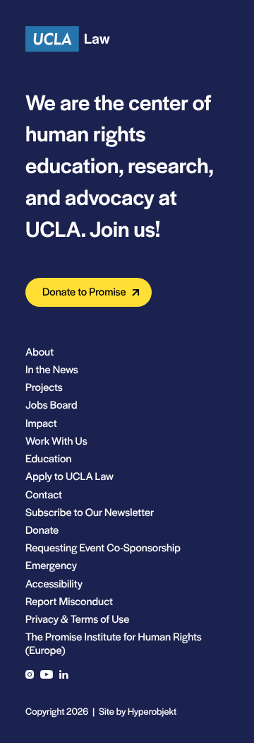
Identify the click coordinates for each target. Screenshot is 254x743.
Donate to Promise (84, 291)
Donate (42, 529)
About (39, 351)
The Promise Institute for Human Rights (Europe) (113, 643)
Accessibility (54, 583)
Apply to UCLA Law (69, 476)
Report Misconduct (69, 601)
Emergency (51, 565)
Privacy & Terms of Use (77, 619)
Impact (41, 423)
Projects (44, 387)
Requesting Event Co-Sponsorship (103, 547)
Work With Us (56, 440)
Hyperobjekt (152, 711)
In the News (51, 369)
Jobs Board (51, 404)
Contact (43, 494)
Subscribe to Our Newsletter (89, 512)
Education (48, 458)
